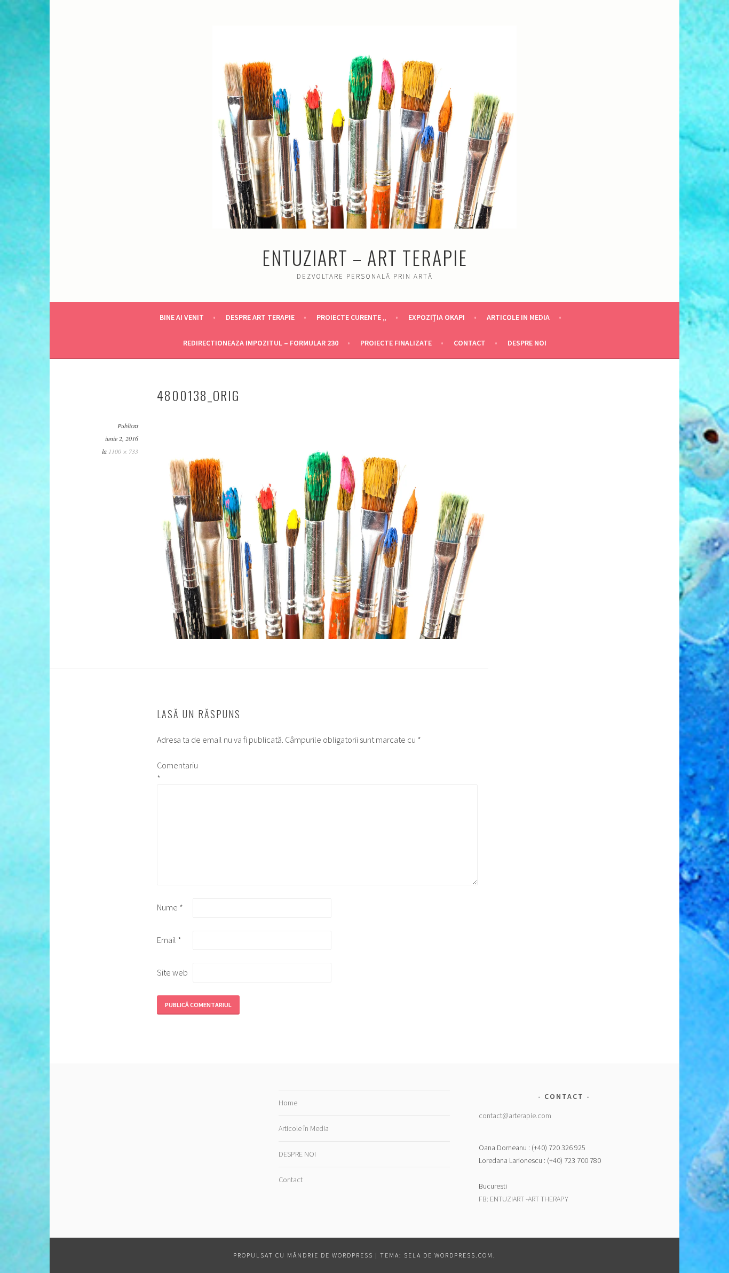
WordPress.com (463, 1255)
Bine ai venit (182, 317)
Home (288, 1102)
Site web (172, 972)
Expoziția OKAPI (436, 317)
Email (169, 939)
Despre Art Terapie (260, 317)
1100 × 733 (123, 451)
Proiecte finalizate (396, 343)
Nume (170, 907)
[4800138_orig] (322, 636)
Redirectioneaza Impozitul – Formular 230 (260, 343)
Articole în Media (304, 1128)
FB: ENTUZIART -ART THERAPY (523, 1199)
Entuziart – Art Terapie (364, 257)
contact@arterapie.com (515, 1115)
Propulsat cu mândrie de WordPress (303, 1255)
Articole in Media (518, 317)
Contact (470, 343)
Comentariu (174, 771)
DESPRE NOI (527, 343)
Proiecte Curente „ (351, 317)
